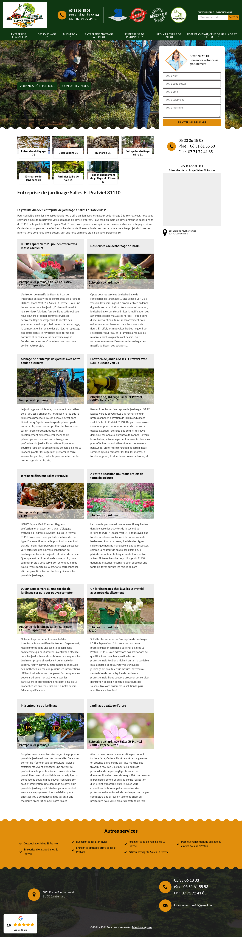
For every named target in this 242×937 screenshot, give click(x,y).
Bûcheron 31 (70, 36)
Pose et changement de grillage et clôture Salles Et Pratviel (201, 844)
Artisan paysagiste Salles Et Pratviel (149, 852)
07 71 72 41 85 (86, 19)
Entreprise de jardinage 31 (134, 36)
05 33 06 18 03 (79, 11)
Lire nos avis (20, 930)
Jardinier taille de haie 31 (168, 36)
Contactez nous (75, 86)
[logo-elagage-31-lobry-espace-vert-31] (25, 15)
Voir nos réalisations (37, 86)
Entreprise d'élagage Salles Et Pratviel (41, 851)
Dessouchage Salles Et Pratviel (41, 843)
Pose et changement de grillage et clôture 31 (212, 36)
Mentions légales (142, 927)
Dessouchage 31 (47, 36)
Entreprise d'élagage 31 (18, 36)
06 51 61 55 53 (88, 15)
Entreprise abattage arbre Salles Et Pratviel (96, 850)
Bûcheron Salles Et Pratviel (91, 842)
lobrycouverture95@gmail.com (194, 905)
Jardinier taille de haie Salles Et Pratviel (147, 844)
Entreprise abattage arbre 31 (99, 36)
